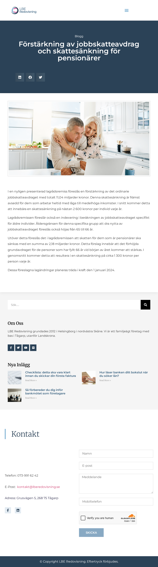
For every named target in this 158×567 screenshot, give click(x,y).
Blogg (79, 36)
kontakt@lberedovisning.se (38, 487)
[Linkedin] (18, 510)
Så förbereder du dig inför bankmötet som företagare (45, 391)
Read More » (31, 380)
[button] (126, 10)
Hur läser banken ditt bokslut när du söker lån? (123, 374)
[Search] (145, 305)
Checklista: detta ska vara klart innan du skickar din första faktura (50, 374)
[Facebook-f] (8, 510)
